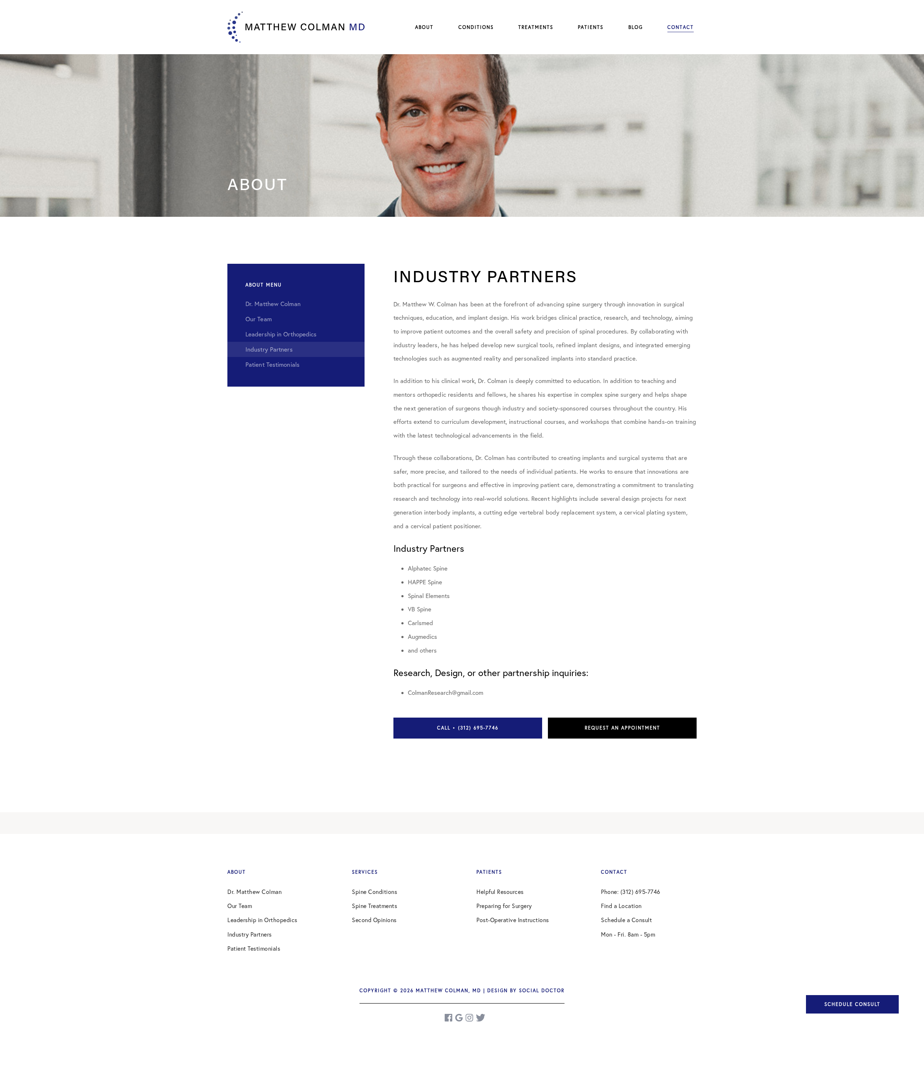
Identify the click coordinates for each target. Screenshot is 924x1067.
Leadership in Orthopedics (262, 920)
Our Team (239, 905)
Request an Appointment (622, 728)
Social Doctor (542, 990)
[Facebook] (449, 1017)
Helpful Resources (500, 891)
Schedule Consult (852, 1004)
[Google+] (459, 1017)
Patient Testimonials (253, 948)
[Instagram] (470, 1017)
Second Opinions (374, 920)
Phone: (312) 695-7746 (631, 891)
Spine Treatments (374, 905)
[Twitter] (480, 1017)
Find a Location (621, 905)
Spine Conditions (374, 891)
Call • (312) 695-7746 (467, 728)
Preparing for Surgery (504, 905)
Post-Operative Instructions (512, 920)
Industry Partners (249, 934)
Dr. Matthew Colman (254, 891)
